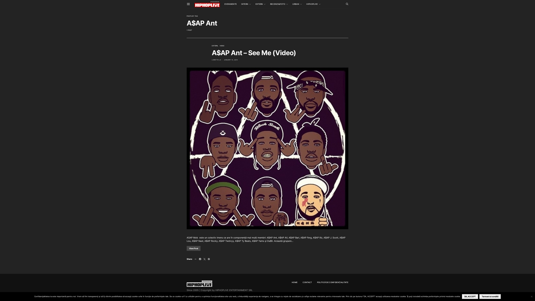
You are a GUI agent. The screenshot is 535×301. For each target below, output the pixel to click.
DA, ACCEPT (470, 296)
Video (222, 46)
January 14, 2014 (231, 60)
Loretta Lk (216, 60)
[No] (531, 296)
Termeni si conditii (490, 296)
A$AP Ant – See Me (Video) (254, 53)
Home (294, 282)
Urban (295, 4)
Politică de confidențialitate (332, 282)
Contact (307, 282)
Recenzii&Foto (277, 4)
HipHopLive (312, 4)
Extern (259, 4)
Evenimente (230, 4)
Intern (244, 4)
